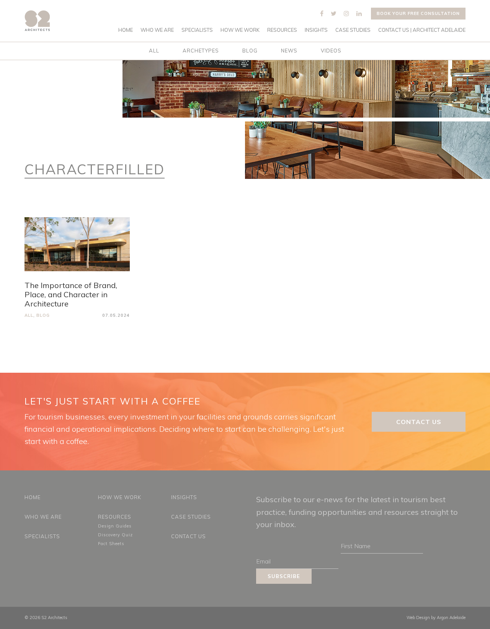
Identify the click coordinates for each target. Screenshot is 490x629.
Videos (331, 51)
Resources (282, 30)
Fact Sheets (111, 543)
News (289, 51)
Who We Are (157, 30)
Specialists (197, 30)
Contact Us (418, 422)
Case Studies (353, 30)
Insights (316, 30)
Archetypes (201, 51)
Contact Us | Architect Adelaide (422, 30)
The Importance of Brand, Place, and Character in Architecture (70, 294)
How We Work (240, 30)
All (154, 51)
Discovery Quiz (115, 534)
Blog (250, 51)
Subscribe (284, 576)
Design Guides (115, 526)
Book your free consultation (418, 13)
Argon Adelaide (451, 617)
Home (125, 30)
